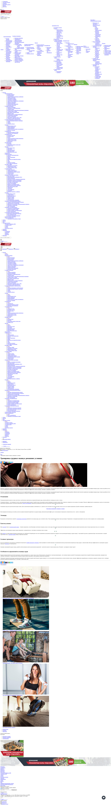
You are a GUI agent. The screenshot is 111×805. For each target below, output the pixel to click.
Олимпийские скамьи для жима (13, 171)
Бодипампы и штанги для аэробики (14, 180)
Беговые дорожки (10, 94)
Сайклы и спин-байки (11, 101)
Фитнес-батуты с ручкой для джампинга (15, 129)
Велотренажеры (10, 95)
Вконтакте (5, 731)
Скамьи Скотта (10, 173)
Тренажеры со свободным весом (13, 108)
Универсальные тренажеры (10, 216)
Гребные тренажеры (11, 97)
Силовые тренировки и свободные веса (13, 119)
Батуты (8, 137)
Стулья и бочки (10, 194)
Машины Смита (10, 113)
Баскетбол (9, 143)
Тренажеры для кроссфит (12, 205)
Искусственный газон (11, 214)
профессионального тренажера (33, 542)
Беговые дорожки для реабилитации (14, 210)
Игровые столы (10, 136)
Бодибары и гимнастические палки (14, 181)
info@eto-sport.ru (5, 450)
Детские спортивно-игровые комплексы (15, 138)
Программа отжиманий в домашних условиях (55, 508)
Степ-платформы (10, 189)
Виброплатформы (10, 128)
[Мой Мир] (4, 462)
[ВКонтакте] (1, 462)
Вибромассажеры (10, 150)
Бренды (4, 220)
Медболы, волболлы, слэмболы (13, 191)
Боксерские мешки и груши (12, 132)
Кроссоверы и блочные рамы (13, 112)
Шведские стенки (10, 176)
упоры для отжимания (26, 503)
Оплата (6, 227)
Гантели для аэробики (11, 183)
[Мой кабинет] (1, 240)
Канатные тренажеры (11, 105)
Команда (6, 233)
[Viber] (7, 462)
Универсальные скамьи (12, 170)
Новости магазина (5, 788)
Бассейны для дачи (11, 135)
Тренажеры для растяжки (12, 165)
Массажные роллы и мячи (12, 186)
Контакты (5, 235)
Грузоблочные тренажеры (12, 115)
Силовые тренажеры (9, 106)
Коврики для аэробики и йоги (13, 184)
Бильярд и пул (10, 145)
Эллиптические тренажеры (12, 104)
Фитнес (7, 124)
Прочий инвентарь (11, 178)
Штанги (9, 156)
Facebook (4, 730)
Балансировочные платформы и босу (14, 177)
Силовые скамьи (10, 109)
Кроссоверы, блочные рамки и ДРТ (14, 117)
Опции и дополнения (11, 116)
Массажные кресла (11, 149)
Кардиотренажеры (9, 93)
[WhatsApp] (9, 462)
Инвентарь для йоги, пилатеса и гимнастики (16, 179)
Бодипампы (9, 190)
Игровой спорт (8, 142)
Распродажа (7, 153)
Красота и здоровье (11, 130)
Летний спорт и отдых (11, 139)
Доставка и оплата (6, 222)
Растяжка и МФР (8, 164)
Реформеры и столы (11, 193)
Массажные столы (11, 147)
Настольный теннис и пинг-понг (13, 144)
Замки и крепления (11, 157)
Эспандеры (9, 188)
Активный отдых (8, 134)
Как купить (2, 771)
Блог (4, 221)
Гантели (9, 122)
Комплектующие (10, 196)
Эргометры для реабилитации (13, 208)
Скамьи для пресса (11, 169)
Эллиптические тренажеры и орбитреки (15, 96)
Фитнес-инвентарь (11, 126)
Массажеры (9, 148)
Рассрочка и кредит (9, 228)
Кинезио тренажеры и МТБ (12, 209)
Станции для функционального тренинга (15, 202)
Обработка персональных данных (7, 783)
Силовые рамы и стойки (12, 111)
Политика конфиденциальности (6, 784)
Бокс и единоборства (9, 217)
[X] (6, 462)
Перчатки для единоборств (12, 133)
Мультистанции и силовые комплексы (15, 114)
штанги (4, 533)
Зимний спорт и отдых (11, 140)
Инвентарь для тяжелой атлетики (14, 159)
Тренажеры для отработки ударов (14, 218)
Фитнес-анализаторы (11, 211)
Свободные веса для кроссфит (13, 203)
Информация (3, 779)
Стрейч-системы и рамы (12, 167)
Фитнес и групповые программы (12, 174)
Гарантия (4, 229)
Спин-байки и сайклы (11, 98)
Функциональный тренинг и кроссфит (15, 120)
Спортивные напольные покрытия (12, 212)
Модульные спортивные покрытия (14, 213)
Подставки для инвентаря (12, 182)
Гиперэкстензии (10, 172)
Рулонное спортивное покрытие (13, 215)
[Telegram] (12, 462)
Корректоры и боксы (11, 195)
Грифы (8, 121)
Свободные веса (8, 154)
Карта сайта (2, 785)
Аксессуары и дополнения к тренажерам (15, 100)
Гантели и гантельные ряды (12, 155)
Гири (8, 160)
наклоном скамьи (12, 534)
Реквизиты (7, 232)
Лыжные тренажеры (11, 102)
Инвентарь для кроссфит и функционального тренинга (18, 204)
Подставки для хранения (12, 163)
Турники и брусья (10, 123)
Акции (4, 219)
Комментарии (5, 729)
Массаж (7, 146)
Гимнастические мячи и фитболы (14, 185)
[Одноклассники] (2, 462)
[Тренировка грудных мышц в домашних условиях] (43, 486)
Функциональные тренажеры (13, 200)
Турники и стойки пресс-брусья (13, 118)
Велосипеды (9, 141)
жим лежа (7, 543)
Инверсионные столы (11, 125)
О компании (7, 231)
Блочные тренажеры (11, 107)
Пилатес (7, 192)
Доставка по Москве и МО (10, 224)
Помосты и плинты (11, 162)
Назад (6, 253)
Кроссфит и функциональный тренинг (13, 201)
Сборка (6, 226)
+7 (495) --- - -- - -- (3, 16)
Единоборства (8, 131)
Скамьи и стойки (10, 197)
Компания (5, 230)
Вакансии (7, 234)
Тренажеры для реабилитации (11, 207)
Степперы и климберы (11, 99)
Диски (8, 161)
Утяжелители (10, 187)
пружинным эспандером (21, 518)
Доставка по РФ (8, 225)
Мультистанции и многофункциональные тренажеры (18, 110)
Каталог (4, 92)
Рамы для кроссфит (11, 206)
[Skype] (11, 462)
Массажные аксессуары (12, 152)
